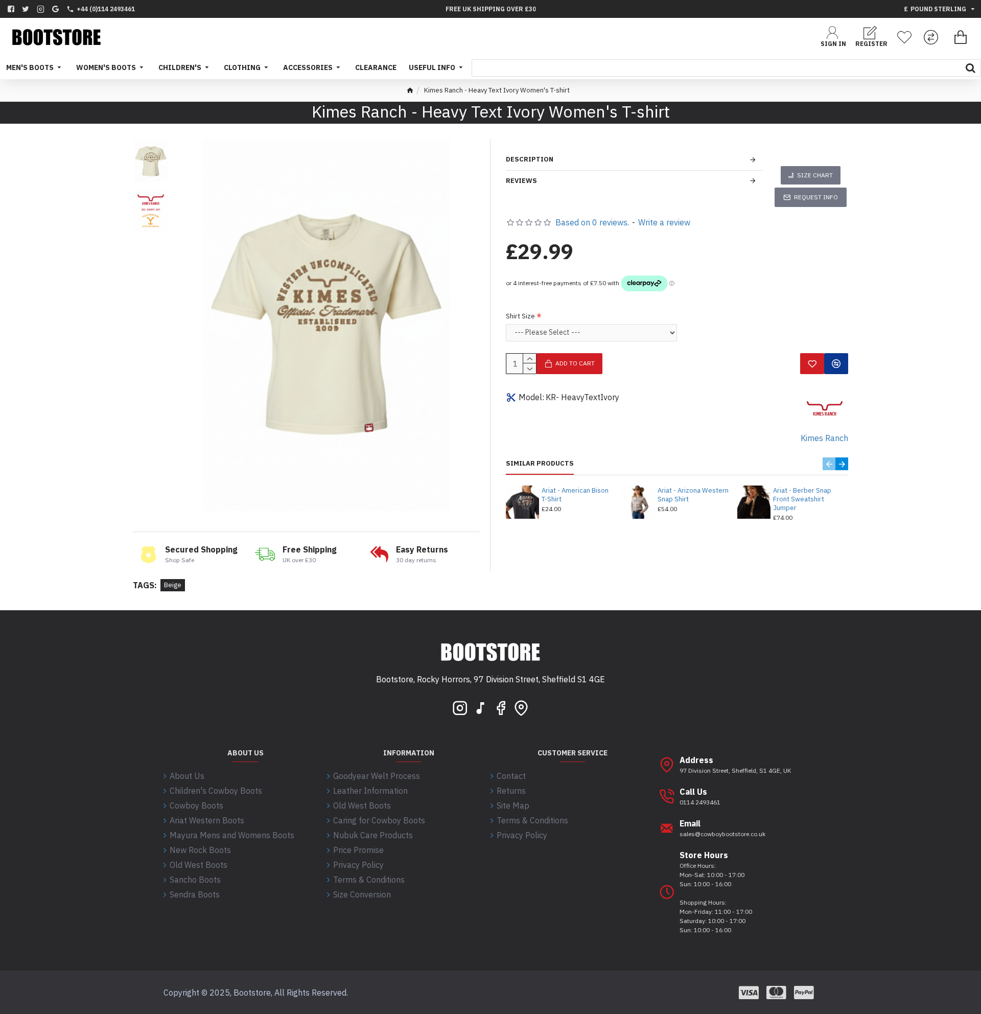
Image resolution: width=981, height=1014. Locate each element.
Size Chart (815, 175)
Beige (172, 585)
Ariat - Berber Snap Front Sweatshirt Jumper (802, 499)
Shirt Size (520, 316)
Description (529, 159)
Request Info (816, 197)
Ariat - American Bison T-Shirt (575, 495)
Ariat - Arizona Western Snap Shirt (693, 495)
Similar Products (540, 463)
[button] (829, 463)
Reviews (521, 180)
